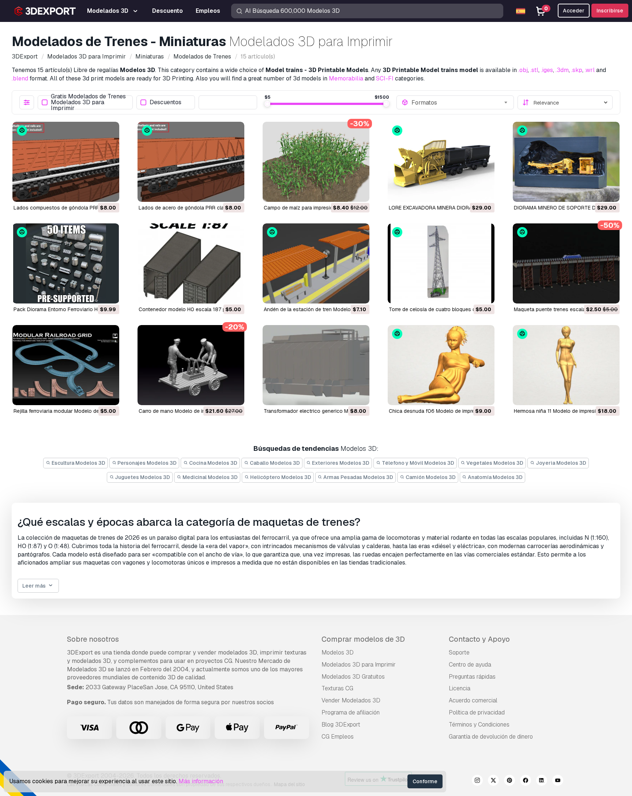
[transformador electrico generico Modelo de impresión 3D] (316, 365)
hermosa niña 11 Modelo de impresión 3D (562, 411)
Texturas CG (337, 688)
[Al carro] (93, 191)
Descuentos (165, 102)
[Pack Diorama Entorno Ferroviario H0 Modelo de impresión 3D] (65, 263)
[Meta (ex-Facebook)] (525, 781)
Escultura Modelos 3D (77, 463)
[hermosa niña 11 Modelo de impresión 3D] (566, 365)
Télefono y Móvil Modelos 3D (417, 463)
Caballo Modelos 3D (274, 463)
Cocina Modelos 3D (212, 463)
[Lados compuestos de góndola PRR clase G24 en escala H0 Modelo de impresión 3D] (65, 162)
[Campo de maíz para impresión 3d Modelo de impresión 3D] (316, 162)
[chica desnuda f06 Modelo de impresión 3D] (441, 365)
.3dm (562, 70)
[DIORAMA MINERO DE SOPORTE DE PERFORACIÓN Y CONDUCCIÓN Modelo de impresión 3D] (566, 162)
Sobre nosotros (93, 639)
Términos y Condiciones (479, 724)
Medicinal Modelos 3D (209, 477)
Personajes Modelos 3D (146, 463)
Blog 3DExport (340, 724)
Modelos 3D (337, 652)
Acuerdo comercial (473, 700)
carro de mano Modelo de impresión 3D (185, 411)
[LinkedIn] (541, 781)
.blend (20, 78)
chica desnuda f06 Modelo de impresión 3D (441, 411)
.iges (547, 70)
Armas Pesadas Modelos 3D (357, 477)
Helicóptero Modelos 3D (280, 477)
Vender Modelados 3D (350, 700)
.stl (534, 70)
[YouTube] (557, 781)
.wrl (590, 70)
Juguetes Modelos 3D (142, 477)
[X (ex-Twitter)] (493, 781)
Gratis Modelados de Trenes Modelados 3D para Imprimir (88, 102)
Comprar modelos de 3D (363, 639)
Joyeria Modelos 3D (560, 463)
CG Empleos (337, 736)
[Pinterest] (509, 781)
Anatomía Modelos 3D (495, 477)
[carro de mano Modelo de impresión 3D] (191, 365)
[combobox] (460, 102)
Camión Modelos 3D (430, 477)
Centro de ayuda (470, 664)
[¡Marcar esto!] (108, 191)
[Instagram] (477, 781)
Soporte (459, 652)
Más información (200, 781)
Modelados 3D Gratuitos (353, 676)
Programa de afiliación (350, 712)
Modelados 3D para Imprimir (358, 664)
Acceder (573, 10)
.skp (576, 70)
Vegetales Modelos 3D (494, 463)
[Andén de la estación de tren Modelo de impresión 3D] (316, 263)
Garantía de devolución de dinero (491, 736)
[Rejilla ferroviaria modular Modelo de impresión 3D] (65, 365)
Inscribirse (610, 10)
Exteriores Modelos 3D (340, 463)
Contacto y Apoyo (479, 639)
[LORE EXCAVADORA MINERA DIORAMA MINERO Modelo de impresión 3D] (441, 162)
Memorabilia (346, 78)
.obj (523, 70)
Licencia (459, 688)
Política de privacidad (477, 712)
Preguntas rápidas (472, 676)
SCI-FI (385, 78)
